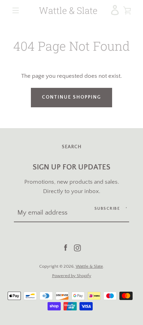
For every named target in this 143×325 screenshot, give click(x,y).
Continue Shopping (71, 97)
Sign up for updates (71, 167)
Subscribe (107, 208)
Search (72, 147)
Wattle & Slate (68, 10)
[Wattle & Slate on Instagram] (77, 247)
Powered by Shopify (71, 275)
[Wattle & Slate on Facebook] (65, 247)
